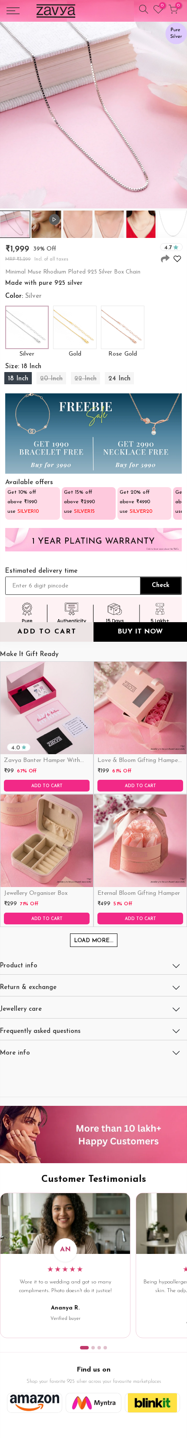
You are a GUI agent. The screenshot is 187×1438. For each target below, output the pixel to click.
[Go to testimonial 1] (84, 1347)
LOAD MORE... (94, 940)
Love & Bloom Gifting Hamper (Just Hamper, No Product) (138, 761)
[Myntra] (93, 1403)
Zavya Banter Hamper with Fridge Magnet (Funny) (42, 761)
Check (161, 585)
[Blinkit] (152, 1403)
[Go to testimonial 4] (105, 1347)
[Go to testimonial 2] (93, 1347)
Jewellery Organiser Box (36, 893)
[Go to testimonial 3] (99, 1347)
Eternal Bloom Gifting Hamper (138, 893)
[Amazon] (34, 1403)
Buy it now (140, 631)
